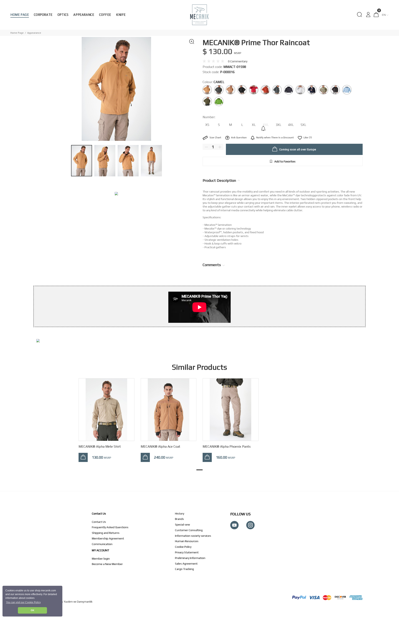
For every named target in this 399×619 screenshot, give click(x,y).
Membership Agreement (108, 538)
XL (254, 125)
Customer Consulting (189, 530)
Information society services (193, 535)
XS (207, 125)
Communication (102, 544)
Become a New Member (107, 564)
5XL (303, 125)
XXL (266, 125)
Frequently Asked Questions (110, 527)
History (179, 513)
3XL (278, 125)
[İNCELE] (83, 457)
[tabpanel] (106, 416)
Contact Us (99, 513)
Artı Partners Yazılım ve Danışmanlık (69, 601)
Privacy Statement (187, 552)
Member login (101, 558)
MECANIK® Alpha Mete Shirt (100, 446)
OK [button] (32, 610)
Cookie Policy (183, 546)
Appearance (34, 32)
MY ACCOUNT (100, 550)
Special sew (182, 524)
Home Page (17, 32)
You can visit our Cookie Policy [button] (23, 602)
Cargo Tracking (184, 569)
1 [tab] (199, 469)
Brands (179, 519)
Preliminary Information (190, 558)
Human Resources (186, 541)
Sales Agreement (186, 563)
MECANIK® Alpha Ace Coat (160, 446)
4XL (291, 125)
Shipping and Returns (105, 532)
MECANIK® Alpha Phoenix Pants (227, 446)
